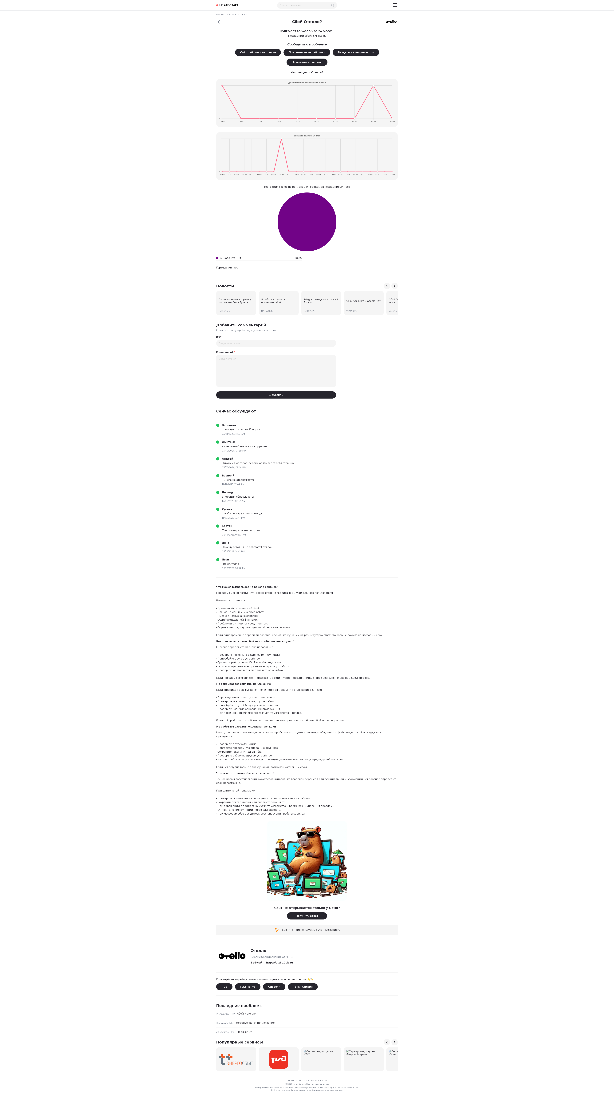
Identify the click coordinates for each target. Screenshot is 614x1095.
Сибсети (274, 986)
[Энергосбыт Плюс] (236, 1059)
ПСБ (224, 986)
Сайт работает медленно (258, 52)
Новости (292, 1080)
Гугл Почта (247, 986)
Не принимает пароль (307, 62)
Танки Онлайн (303, 986)
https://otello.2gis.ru (279, 962)
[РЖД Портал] (279, 1059)
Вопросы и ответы (307, 1080)
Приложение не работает (307, 52)
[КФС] (321, 1059)
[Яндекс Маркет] (364, 1059)
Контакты (322, 1080)
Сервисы (231, 14)
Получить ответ (307, 915)
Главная (220, 14)
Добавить (276, 394)
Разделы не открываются (356, 52)
